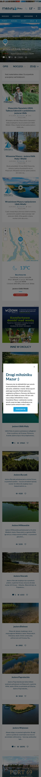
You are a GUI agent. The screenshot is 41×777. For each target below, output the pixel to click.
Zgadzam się (21, 409)
